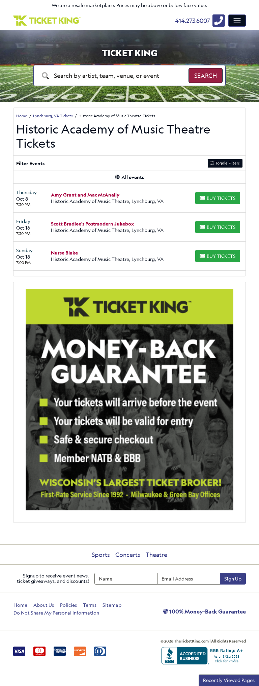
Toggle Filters (227, 163)
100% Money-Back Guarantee (207, 611)
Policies (68, 605)
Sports (101, 554)
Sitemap (112, 605)
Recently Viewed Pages (229, 680)
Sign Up (232, 578)
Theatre (156, 554)
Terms (89, 605)
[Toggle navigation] (237, 20)
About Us (43, 605)
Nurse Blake (64, 252)
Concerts (127, 554)
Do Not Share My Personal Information (56, 612)
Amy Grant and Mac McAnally (85, 194)
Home (20, 605)
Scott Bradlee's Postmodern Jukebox (92, 223)
